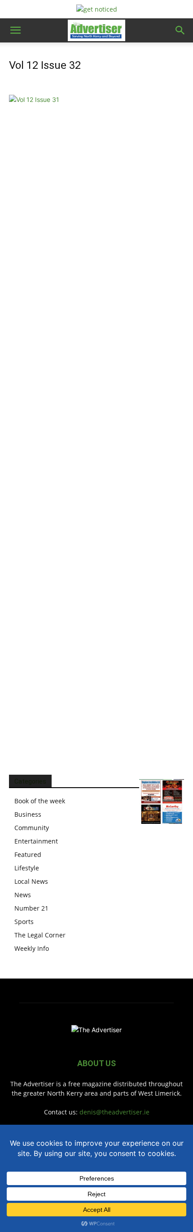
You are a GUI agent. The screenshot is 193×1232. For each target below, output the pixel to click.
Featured (27, 854)
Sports (24, 921)
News (22, 894)
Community (31, 827)
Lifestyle (26, 868)
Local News (31, 881)
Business (27, 814)
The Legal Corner (40, 935)
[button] (15, 30)
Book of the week (39, 801)
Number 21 (31, 908)
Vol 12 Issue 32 (45, 65)
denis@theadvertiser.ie (114, 1112)
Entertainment (36, 841)
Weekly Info (31, 948)
